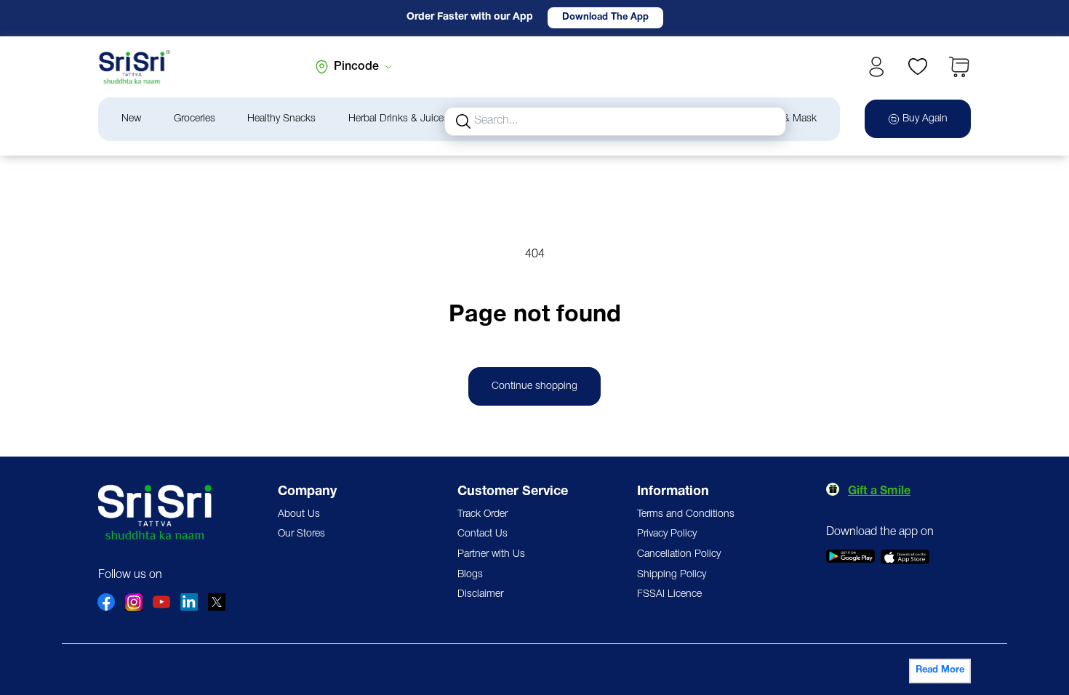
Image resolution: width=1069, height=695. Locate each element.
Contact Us (482, 534)
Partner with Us (491, 554)
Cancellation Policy (679, 554)
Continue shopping (534, 386)
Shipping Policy (671, 574)
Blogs (470, 574)
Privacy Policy (667, 534)
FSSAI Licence (669, 594)
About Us (299, 514)
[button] (959, 67)
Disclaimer (480, 594)
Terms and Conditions (685, 514)
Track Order (482, 514)
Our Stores (301, 534)
